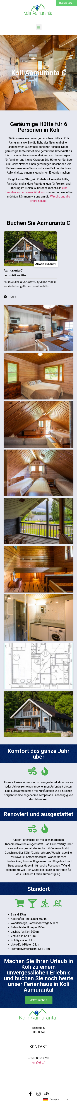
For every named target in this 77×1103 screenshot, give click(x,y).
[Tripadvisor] (46, 1094)
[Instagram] (38, 1094)
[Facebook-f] (30, 1094)
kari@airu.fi (38, 1062)
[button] (39, 27)
